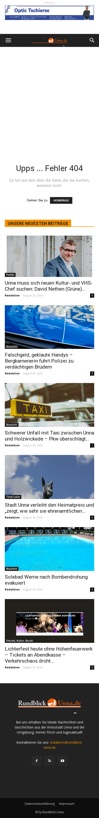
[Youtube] (62, 761)
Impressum (66, 804)
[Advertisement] (49, 98)
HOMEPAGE (61, 200)
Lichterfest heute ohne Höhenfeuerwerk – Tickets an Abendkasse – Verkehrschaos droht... (49, 655)
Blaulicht (11, 346)
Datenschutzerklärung (40, 804)
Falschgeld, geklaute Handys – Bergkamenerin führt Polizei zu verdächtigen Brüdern (39, 361)
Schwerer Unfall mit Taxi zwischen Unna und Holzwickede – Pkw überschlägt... (49, 436)
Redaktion (12, 295)
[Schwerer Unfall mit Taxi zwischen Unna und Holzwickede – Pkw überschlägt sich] (49, 405)
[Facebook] (36, 761)
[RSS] (49, 761)
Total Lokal (13, 496)
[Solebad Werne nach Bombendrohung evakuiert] (49, 549)
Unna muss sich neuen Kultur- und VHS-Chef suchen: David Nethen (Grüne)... (49, 286)
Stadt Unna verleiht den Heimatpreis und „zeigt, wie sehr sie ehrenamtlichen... (49, 508)
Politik (10, 274)
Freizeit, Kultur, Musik (19, 640)
